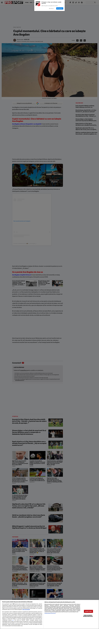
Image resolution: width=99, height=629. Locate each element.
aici (13, 620)
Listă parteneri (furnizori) (50, 613)
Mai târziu (51, 8)
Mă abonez (59, 8)
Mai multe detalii (26, 609)
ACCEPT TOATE (88, 611)
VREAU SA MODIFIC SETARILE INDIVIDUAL (88, 616)
